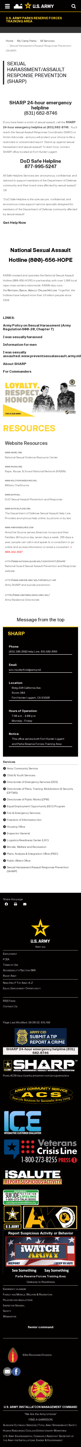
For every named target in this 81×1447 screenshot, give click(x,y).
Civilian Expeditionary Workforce (46, 1430)
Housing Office (16, 826)
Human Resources (13, 1430)
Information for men (20, 345)
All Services (47, 41)
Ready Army (10, 975)
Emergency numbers (14, 1289)
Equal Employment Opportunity (22, 988)
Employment (10, 954)
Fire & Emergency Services (23, 813)
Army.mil (40, 946)
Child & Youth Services (21, 775)
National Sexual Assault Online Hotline (32, 290)
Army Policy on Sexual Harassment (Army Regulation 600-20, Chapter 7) (37, 327)
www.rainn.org (13, 466)
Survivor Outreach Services (19, 1425)
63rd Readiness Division (37, 1355)
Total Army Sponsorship (52, 1425)
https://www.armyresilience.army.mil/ (27, 595)
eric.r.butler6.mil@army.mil (25, 670)
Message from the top (40, 620)
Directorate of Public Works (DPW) (28, 799)
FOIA (6, 959)
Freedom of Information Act (24, 820)
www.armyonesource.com (19, 527)
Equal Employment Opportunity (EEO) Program (36, 806)
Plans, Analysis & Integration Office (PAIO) (32, 853)
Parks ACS (9, 1075)
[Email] (24, 904)
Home (9, 41)
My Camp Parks (26, 41)
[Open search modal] (73, 6)
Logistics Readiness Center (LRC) (28, 840)
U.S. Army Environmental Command (24, 1436)
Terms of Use (10, 964)
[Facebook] (6, 904)
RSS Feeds (9, 1001)
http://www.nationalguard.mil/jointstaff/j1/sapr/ (35, 561)
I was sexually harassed (22, 337)
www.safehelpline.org (17, 508)
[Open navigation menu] (7, 6)
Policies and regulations (17, 1300)
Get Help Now (14, 223)
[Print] (15, 904)
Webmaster (9, 1316)
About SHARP (14, 364)
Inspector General (18, 833)
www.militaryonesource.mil (21, 480)
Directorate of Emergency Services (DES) (32, 782)
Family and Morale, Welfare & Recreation (27, 1294)
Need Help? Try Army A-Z (18, 983)
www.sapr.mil (12, 494)
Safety (7, 1311)
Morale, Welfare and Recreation (26, 847)
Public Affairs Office (18, 860)
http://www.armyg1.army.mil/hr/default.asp (30, 580)
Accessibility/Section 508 (19, 970)
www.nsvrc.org (13, 452)
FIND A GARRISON (40, 1419)
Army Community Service (22, 768)
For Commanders (17, 371)
